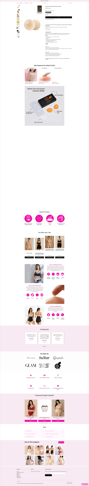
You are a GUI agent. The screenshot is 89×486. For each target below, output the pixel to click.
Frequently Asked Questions (20, 472)
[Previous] (21, 21)
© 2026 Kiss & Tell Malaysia (20, 483)
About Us (18, 471)
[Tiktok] (19, 481)
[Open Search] (66, 3)
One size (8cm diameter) (48, 12)
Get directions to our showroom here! (35, 471)
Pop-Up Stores (18, 474)
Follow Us (60, 442)
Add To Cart (29, 257)
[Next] (43, 21)
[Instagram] (18, 481)
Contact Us (18, 473)
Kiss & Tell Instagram (32, 442)
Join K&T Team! (19, 477)
